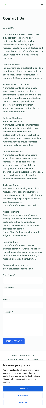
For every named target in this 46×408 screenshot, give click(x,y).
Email (6, 299)
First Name (9, 275)
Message (8, 312)
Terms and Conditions (18, 359)
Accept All (23, 388)
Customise (23, 395)
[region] (23, 384)
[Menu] (42, 4)
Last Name (8, 287)
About (35, 359)
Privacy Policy (27, 356)
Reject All (23, 402)
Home (14, 356)
